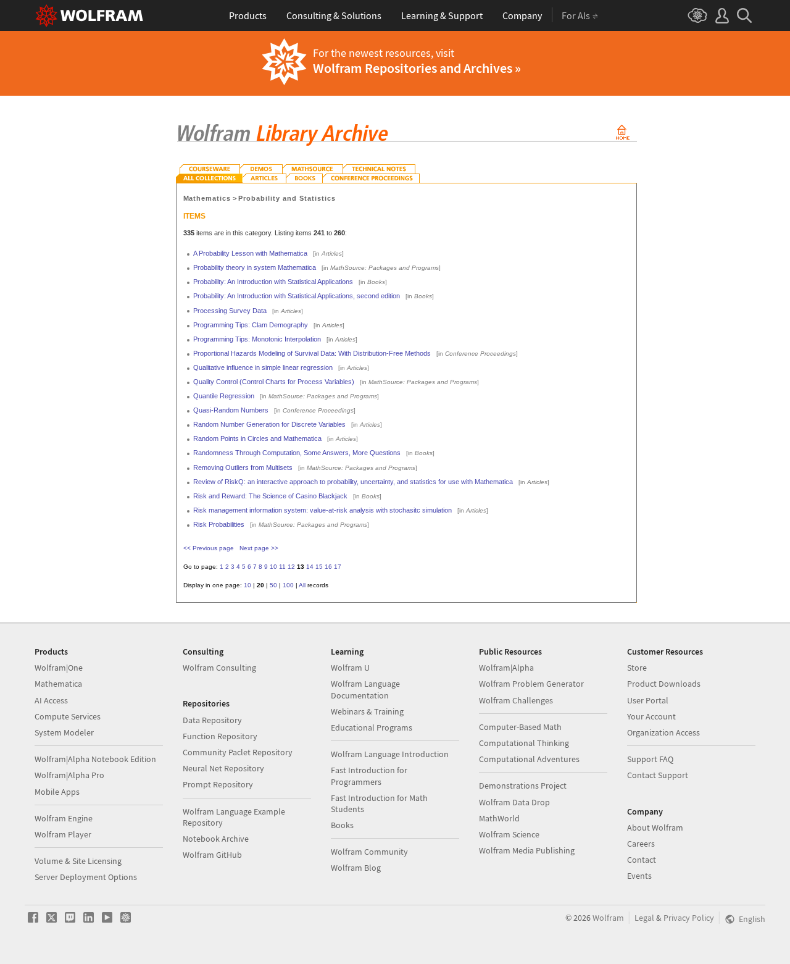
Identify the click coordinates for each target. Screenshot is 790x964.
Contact (641, 859)
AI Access (51, 700)
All (302, 585)
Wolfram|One (59, 667)
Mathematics (207, 198)
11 (282, 566)
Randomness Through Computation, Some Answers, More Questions (297, 452)
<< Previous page (208, 548)
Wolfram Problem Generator (531, 683)
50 (273, 585)
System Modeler (64, 732)
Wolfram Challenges (516, 700)
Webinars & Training (367, 711)
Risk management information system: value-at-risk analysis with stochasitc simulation (322, 510)
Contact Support (657, 775)
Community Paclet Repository (238, 752)
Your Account (651, 716)
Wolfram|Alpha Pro (69, 775)
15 (319, 566)
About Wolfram (655, 827)
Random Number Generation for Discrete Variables (269, 424)
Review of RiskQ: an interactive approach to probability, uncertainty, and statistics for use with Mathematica (353, 481)
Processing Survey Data (230, 310)
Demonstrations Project (523, 785)
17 (337, 566)
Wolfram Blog (356, 867)
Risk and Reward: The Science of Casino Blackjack (270, 496)
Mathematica (58, 683)
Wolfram (608, 917)
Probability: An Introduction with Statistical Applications (273, 281)
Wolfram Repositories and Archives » (417, 68)
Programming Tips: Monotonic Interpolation (257, 339)
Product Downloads (664, 683)
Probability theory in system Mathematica (254, 267)
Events (639, 875)
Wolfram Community (369, 851)
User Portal (647, 700)
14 (310, 566)
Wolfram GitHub (212, 854)
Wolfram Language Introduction (390, 754)
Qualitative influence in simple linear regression (263, 367)
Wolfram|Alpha (506, 667)
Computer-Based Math (520, 726)
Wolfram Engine (64, 818)
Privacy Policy (688, 917)
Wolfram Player (63, 834)
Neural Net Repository (223, 768)
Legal (644, 917)
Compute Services (68, 716)
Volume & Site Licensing (78, 860)
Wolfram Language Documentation (365, 689)
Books (342, 825)
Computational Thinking (524, 742)
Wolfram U (350, 667)
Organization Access (663, 732)
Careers (641, 843)
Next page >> (258, 548)
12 (291, 566)
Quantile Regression (223, 396)
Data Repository (212, 720)
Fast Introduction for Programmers (369, 776)
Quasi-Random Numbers (230, 410)
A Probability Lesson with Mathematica (250, 253)
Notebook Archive (216, 838)
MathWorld (499, 818)
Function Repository (220, 736)
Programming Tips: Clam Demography (250, 325)
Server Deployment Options (86, 876)
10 (273, 566)
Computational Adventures (529, 759)
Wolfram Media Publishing (527, 850)
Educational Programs (371, 727)
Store (637, 667)
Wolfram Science (509, 834)
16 (328, 566)
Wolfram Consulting (219, 667)
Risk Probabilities (218, 524)
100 (288, 585)
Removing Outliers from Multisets (243, 467)
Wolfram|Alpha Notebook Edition (95, 759)
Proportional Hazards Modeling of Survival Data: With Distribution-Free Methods (312, 353)
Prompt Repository (218, 784)
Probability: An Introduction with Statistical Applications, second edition (296, 296)
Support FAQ (650, 759)
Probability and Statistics (287, 198)
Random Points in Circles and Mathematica (257, 438)
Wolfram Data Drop (514, 802)
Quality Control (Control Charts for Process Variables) (273, 381)
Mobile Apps (57, 791)
